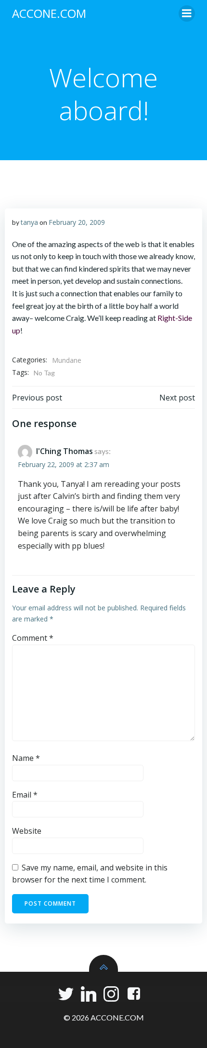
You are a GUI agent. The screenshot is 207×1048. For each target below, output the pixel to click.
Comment (32, 638)
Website (26, 831)
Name (26, 758)
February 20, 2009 (77, 222)
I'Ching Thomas (64, 451)
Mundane (66, 360)
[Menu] (187, 13)
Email (25, 794)
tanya (29, 222)
